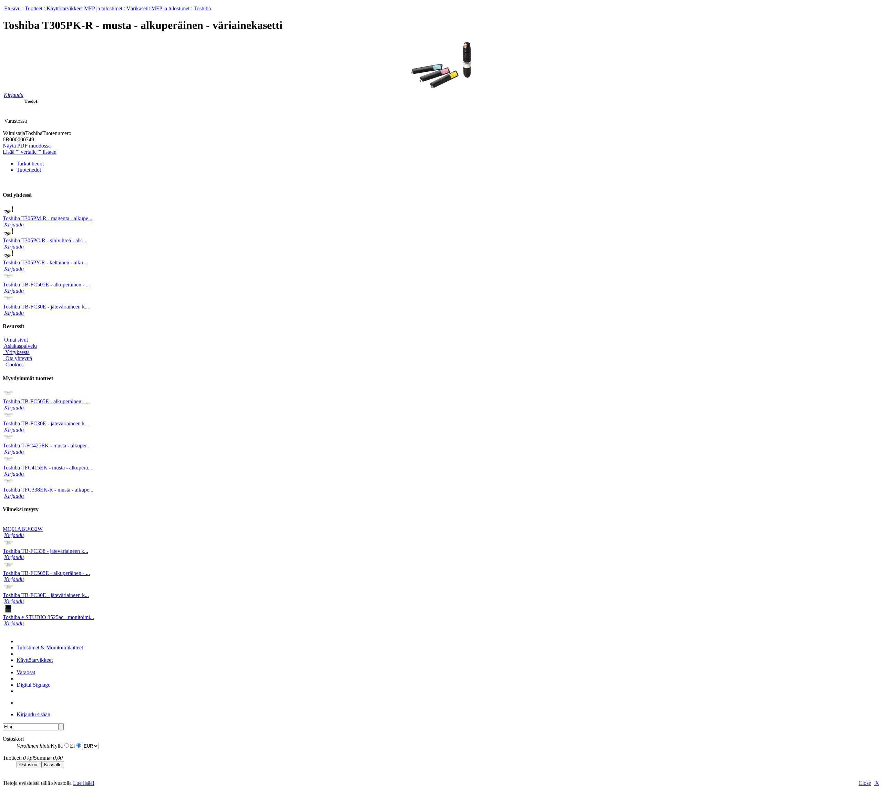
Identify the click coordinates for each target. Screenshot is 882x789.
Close (865, 783)
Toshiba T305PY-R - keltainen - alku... (45, 262)
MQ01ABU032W (23, 529)
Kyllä (57, 746)
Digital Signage (33, 685)
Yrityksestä (17, 352)
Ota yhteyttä (18, 358)
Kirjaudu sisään (33, 714)
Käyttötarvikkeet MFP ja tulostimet (84, 8)
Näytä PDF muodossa (27, 146)
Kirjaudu (13, 95)
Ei (72, 746)
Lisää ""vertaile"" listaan (30, 152)
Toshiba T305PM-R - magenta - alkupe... (47, 218)
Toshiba (202, 8)
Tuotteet (33, 8)
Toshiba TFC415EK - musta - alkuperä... (47, 468)
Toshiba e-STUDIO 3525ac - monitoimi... (48, 617)
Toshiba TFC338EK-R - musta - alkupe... (48, 490)
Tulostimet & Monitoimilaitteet (50, 647)
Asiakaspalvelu (20, 346)
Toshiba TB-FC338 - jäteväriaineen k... (45, 551)
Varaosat (26, 672)
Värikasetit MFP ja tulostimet (157, 8)
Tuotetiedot (29, 170)
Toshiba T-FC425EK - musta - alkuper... (47, 445)
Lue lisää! (83, 783)
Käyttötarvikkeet (35, 660)
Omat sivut (15, 340)
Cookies (13, 364)
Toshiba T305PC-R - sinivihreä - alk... (44, 240)
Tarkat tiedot (30, 163)
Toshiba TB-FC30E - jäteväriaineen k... (46, 307)
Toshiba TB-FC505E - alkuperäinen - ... (46, 284)
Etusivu (12, 8)
